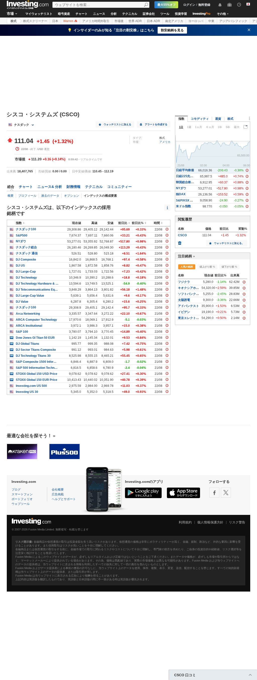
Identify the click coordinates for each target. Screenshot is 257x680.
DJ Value (22, 301)
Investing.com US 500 (31, 386)
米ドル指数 (183, 206)
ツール (164, 14)
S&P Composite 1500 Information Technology (37, 362)
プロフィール (27, 195)
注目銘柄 (185, 256)
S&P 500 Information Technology (37, 368)
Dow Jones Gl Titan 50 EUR (35, 337)
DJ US (20, 265)
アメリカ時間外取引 (95, 21)
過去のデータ (50, 195)
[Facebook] (214, 493)
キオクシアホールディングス (197, 288)
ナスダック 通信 (27, 253)
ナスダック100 (26, 229)
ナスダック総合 (26, 247)
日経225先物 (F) (187, 176)
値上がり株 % (207, 266)
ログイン (189, 5)
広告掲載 (58, 494)
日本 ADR (153, 21)
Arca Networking (28, 313)
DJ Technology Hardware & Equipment (37, 283)
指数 (181, 119)
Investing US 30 (27, 392)
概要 (11, 195)
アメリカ (164, 141)
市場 (10, 14)
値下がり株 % (229, 266)
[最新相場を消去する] (179, 242)
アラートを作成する (156, 124)
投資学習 (181, 14)
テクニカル (129, 14)
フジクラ (184, 282)
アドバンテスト (188, 306)
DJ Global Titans (27, 344)
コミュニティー (119, 187)
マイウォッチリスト (38, 14)
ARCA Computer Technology (36, 319)
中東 (211, 21)
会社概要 (58, 489)
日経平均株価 (185, 170)
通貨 (218, 119)
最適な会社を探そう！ (29, 435)
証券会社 (149, 14)
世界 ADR (135, 21)
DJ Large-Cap (26, 271)
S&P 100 (22, 331)
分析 (114, 14)
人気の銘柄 (186, 266)
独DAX (180, 194)
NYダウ (21, 241)
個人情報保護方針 (210, 522)
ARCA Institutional (29, 325)
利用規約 (185, 522)
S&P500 (21, 235)
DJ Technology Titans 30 (33, 356)
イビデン (184, 312)
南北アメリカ (174, 21)
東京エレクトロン (190, 318)
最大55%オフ (166, 5)
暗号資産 (64, 14)
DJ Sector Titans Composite (36, 350)
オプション (71, 195)
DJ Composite (26, 259)
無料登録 (204, 5)
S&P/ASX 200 (185, 200)
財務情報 (74, 187)
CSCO (182, 235)
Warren (68, 21)
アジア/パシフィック (233, 21)
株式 (14, 21)
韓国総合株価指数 (188, 182)
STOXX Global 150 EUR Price (36, 380)
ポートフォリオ (22, 499)
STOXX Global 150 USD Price (36, 374)
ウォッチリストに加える (117, 124)
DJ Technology (26, 277)
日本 (55, 21)
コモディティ (200, 119)
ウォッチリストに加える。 (229, 243)
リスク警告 (237, 522)
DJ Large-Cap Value (30, 295)
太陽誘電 (184, 300)
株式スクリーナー (35, 21)
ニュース (99, 14)
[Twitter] (226, 493)
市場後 (118, 21)
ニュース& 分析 (49, 187)
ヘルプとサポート (64, 499)
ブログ (16, 489)
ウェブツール (21, 504)
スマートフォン (22, 494)
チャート (82, 14)
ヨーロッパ (195, 21)
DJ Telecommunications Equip (37, 289)
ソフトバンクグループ (193, 294)
